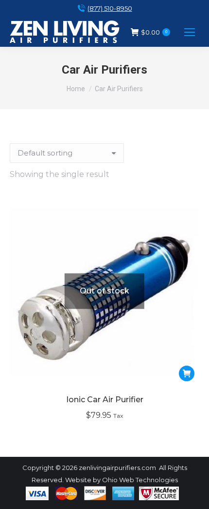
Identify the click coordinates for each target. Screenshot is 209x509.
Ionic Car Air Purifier (104, 399)
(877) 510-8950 (109, 8)
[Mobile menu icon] (189, 32)
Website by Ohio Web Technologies (121, 480)
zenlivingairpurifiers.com (117, 467)
